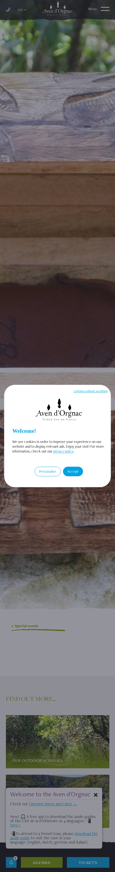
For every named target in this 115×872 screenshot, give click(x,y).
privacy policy (63, 451)
